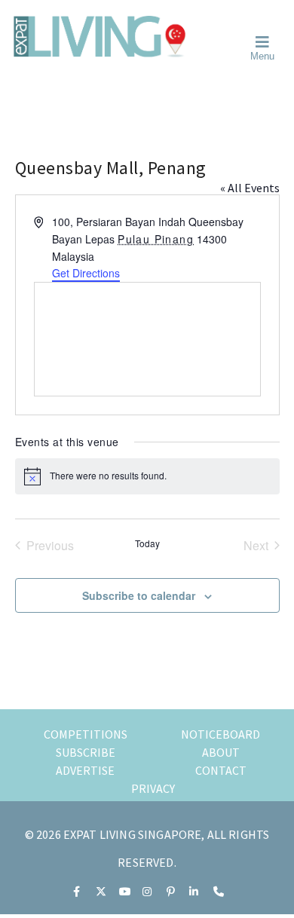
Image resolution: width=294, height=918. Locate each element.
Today (147, 543)
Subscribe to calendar (138, 595)
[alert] (147, 476)
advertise (85, 770)
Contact (221, 770)
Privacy (153, 788)
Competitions (85, 734)
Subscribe (85, 752)
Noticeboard (220, 734)
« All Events (250, 187)
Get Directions (86, 272)
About (221, 752)
